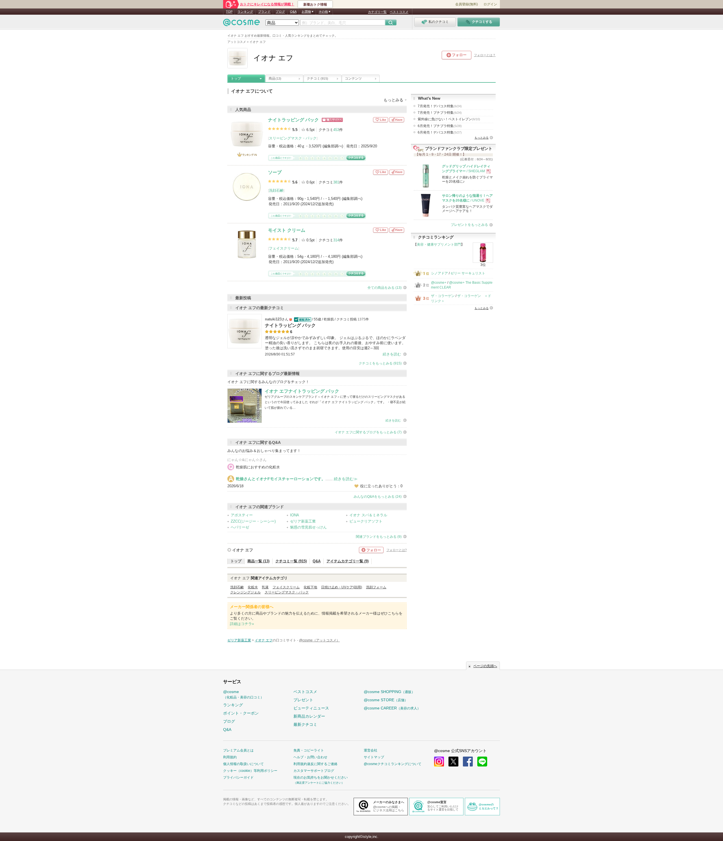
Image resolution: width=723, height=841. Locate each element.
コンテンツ (353, 78)
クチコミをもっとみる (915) (380, 363)
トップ (236, 78)
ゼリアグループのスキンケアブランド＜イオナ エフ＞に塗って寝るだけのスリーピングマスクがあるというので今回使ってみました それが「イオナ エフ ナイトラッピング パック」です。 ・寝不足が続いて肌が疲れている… (335, 402)
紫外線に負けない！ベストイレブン (449, 119)
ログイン (490, 4)
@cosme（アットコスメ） (319, 640)
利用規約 (230, 757)
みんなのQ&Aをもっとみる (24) (378, 497)
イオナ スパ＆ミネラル (368, 515)
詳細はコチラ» (242, 624)
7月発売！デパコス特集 (440, 106)
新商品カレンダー (309, 716)
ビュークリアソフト (365, 521)
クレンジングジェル (245, 592)
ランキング (245, 11)
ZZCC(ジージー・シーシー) (253, 521)
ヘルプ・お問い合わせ (310, 757)
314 (336, 240)
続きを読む (392, 354)
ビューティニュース (311, 708)
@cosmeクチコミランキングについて (392, 764)
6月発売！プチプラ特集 (440, 126)
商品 (275, 78)
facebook (468, 761)
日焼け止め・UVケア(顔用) (341, 587)
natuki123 (273, 319)
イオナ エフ (242, 550)
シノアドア (439, 273)
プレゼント (303, 700)
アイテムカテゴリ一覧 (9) (347, 561)
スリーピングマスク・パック (293, 138)
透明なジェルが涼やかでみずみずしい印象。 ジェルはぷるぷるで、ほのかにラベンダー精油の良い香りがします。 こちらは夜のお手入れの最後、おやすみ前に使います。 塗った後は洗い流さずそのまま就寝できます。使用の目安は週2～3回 (335, 343)
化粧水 (253, 587)
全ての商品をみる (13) (384, 288)
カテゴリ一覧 (377, 12)
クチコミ (317, 78)
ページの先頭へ (485, 666)
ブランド (264, 11)
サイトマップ (374, 757)
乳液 (265, 587)
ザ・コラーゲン (443, 296)
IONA (294, 515)
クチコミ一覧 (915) (291, 561)
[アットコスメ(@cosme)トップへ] (241, 24)
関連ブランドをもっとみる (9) (379, 537)
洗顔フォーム (376, 587)
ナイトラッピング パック (293, 119)
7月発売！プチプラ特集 (440, 113)
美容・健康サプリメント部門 (439, 244)
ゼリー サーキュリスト (467, 273)
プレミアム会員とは (238, 750)
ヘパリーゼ (240, 527)
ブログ (280, 11)
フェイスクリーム (283, 248)
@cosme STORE (386, 700)
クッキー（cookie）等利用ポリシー (250, 771)
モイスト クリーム (286, 230)
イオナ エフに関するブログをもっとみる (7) (368, 432)
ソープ (275, 172)
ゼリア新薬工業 (303, 521)
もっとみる (481, 137)
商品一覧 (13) (258, 561)
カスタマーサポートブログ (313, 771)
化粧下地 (310, 587)
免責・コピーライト (308, 750)
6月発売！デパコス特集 (440, 132)
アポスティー (242, 515)
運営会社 (370, 750)
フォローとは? (396, 550)
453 (336, 130)
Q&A (293, 11)
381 (336, 182)
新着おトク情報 (315, 4)
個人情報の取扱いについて (243, 764)
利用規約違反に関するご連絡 (315, 764)
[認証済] (302, 319)
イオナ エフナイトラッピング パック (302, 391)
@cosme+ (439, 283)
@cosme (243, 694)
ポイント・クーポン (241, 713)
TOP (229, 11)
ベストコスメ (399, 12)
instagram (439, 761)
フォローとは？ (485, 55)
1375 (361, 319)
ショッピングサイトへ (332, 120)
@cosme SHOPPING (389, 691)
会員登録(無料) (466, 4)
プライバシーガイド (238, 777)
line (482, 761)
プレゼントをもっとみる (469, 225)
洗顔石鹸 (276, 190)
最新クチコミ (305, 724)
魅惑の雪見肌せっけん (308, 527)
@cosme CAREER (392, 708)
